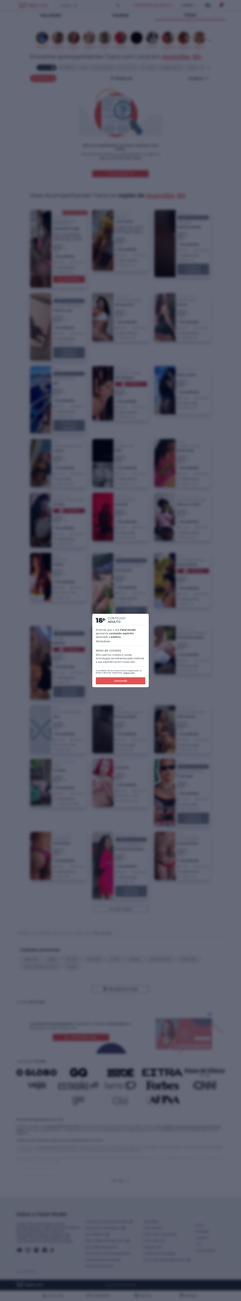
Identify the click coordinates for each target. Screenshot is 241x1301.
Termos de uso (103, 641)
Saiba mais (128, 672)
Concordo (120, 680)
